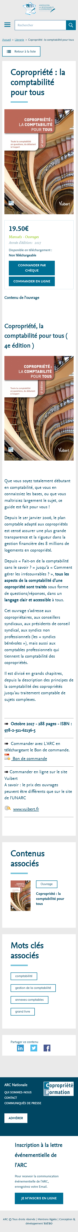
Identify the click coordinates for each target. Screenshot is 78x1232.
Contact (10, 1098)
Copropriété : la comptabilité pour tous (50, 898)
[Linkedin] (20, 1048)
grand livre (22, 1011)
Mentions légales (47, 1219)
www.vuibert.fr (26, 809)
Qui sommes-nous (18, 1092)
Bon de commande (29, 758)
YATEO (48, 1223)
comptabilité (23, 976)
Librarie (19, 40)
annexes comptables (29, 999)
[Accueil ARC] (39, 8)
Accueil (6, 40)
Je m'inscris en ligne (39, 1198)
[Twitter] (33, 1048)
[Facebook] (47, 1048)
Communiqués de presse (22, 1103)
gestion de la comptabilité (33, 987)
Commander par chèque (32, 268)
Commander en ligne (31, 281)
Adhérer (16, 1118)
